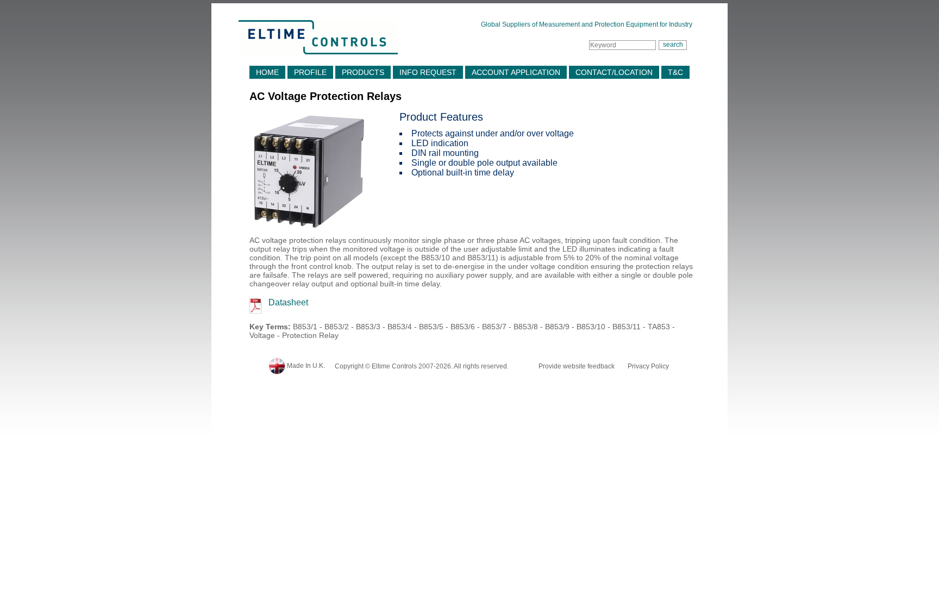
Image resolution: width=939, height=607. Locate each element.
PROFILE (310, 72)
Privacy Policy (648, 366)
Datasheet (288, 302)
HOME (267, 72)
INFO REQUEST (427, 72)
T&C (675, 72)
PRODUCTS (363, 72)
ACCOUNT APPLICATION (516, 72)
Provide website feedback (577, 366)
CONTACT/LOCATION (614, 72)
